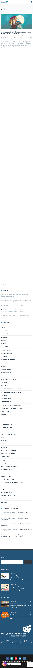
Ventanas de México (8, 495)
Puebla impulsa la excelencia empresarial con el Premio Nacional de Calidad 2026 (20, 605)
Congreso (4, 385)
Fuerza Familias (6, 424)
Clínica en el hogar (8, 359)
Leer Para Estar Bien (8, 434)
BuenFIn (3, 343)
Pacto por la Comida (8, 453)
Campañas (4, 347)
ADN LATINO (4, 330)
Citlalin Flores (6, 535)
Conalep (4, 382)
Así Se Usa (4, 337)
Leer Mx (3, 431)
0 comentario (14, 37)
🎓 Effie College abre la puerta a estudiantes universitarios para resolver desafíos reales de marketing (21, 577)
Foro (2, 421)
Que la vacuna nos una (9, 466)
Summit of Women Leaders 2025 (12, 482)
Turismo (4, 489)
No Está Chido (6, 444)
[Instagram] (4, 664)
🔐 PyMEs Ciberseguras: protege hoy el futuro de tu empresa (16, 305)
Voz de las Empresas (8, 499)
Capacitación (5, 350)
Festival (4, 418)
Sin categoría (6, 476)
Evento (3, 414)
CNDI (2, 363)
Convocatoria (6, 398)
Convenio (4, 395)
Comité (3, 366)
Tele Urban (5, 486)
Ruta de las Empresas (8, 473)
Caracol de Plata (7, 353)
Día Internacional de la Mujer (11, 405)
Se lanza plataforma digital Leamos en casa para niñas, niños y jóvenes (16, 32)
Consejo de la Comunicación (22, 35)
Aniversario (5, 334)
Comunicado (5, 376)
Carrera (4, 356)
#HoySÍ (3, 327)
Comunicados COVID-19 (8, 379)
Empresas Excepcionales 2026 (11, 408)
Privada (3, 463)
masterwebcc (6, 35)
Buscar (3, 557)
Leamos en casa (4, 37)
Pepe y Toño (5, 457)
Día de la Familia (6, 402)
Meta (2, 437)
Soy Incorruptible (7, 479)
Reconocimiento (6, 469)
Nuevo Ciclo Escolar (8, 450)
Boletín (13, 35)
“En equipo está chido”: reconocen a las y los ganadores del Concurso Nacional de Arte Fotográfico (20, 588)
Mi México (4, 440)
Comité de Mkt (6, 369)
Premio (3, 460)
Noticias (4, 447)
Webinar (4, 502)
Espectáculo (5, 411)
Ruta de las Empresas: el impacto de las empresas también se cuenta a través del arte (21, 616)
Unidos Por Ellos (7, 492)
